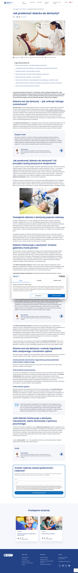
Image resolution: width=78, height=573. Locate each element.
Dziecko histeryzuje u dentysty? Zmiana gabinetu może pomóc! (32, 74)
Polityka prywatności (44, 557)
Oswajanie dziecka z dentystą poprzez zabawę (28, 71)
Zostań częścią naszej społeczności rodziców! (27, 86)
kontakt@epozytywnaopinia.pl (64, 561)
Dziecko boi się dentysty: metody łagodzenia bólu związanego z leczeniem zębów (37, 80)
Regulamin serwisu (44, 559)
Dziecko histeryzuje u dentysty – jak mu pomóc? (28, 77)
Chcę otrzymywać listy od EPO (39, 492)
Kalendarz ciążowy (47, 3)
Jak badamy (39, 2)
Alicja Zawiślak (23, 16)
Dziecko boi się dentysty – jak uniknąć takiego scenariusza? (31, 65)
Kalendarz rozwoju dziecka (57, 3)
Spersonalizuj (38, 295)
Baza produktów (24, 3)
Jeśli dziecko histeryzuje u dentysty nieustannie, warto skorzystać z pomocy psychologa (39, 83)
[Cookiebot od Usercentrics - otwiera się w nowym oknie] (59, 276)
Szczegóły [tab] (39, 280)
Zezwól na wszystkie (56, 295)
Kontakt (66, 2)
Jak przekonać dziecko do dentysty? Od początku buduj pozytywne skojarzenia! (36, 68)
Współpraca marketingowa (45, 564)
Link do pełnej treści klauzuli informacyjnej (46, 489)
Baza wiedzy (32, 2)
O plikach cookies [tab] (57, 280)
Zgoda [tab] (20, 280)
